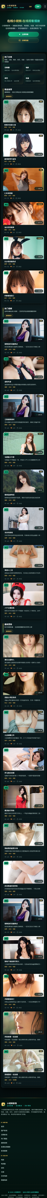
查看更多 (9, 96)
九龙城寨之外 (9, 735)
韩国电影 (4, 1180)
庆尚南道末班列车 (11, 886)
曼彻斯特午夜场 (10, 159)
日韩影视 (4, 1135)
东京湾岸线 (9, 532)
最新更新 (4, 1143)
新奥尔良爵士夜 (10, 125)
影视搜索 (4, 1151)
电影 (2, 1160)
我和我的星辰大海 (11, 848)
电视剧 (3, 1164)
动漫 (2, 1172)
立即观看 (25, 34)
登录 (38, 6)
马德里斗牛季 (9, 457)
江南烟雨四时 (9, 419)
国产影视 (4, 1130)
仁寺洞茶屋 (8, 193)
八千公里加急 (9, 608)
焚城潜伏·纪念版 (11, 1074)
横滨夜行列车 (9, 810)
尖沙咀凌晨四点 (10, 261)
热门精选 (4, 1139)
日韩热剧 (25, 40)
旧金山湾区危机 (10, 697)
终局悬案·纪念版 (11, 1037)
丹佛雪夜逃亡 (9, 296)
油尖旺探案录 (9, 227)
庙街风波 (8, 382)
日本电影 (4, 1176)
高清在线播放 (5, 1147)
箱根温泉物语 (9, 495)
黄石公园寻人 (9, 660)
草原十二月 (9, 570)
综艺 (2, 1168)
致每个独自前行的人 (12, 961)
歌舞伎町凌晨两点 (11, 344)
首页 (2, 1126)
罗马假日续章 (9, 773)
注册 (30, 6)
